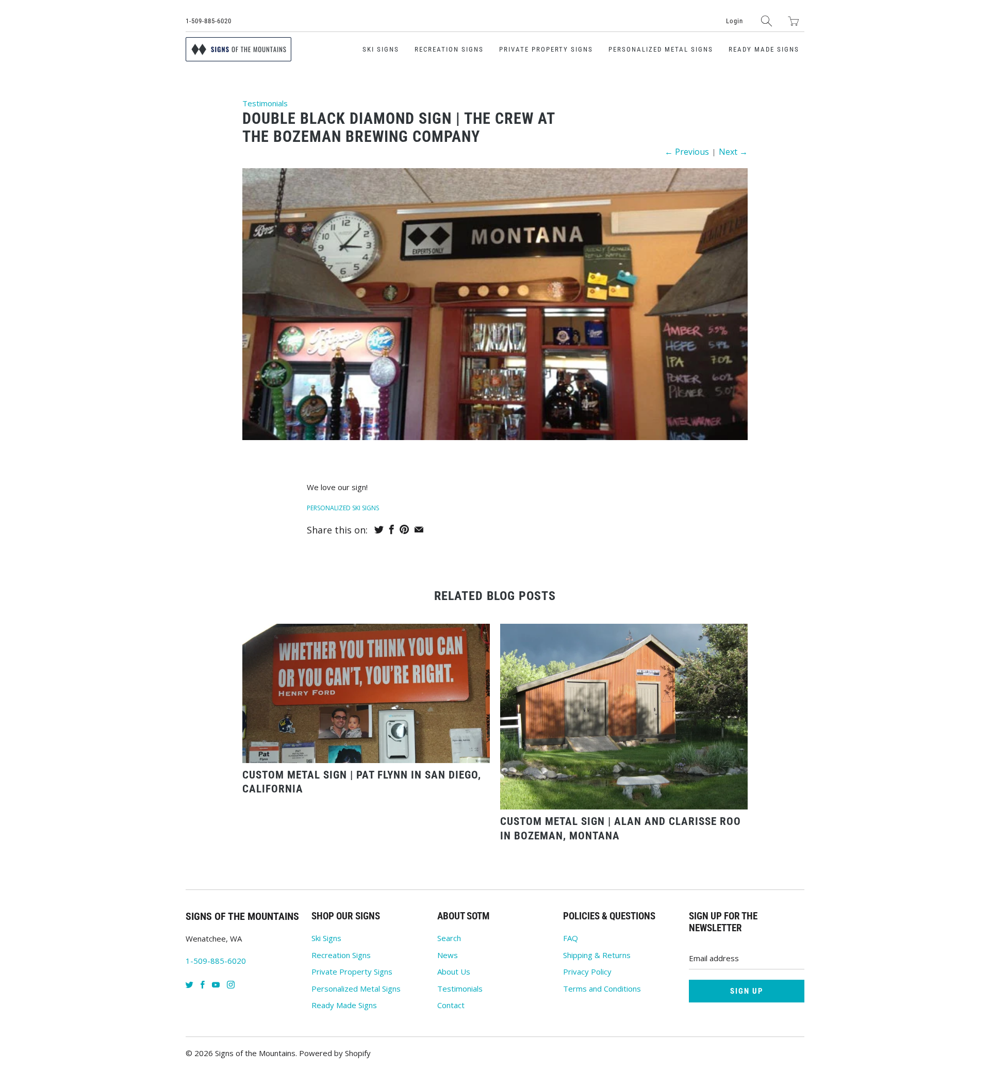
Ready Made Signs (764, 49)
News (447, 955)
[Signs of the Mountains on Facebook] (203, 985)
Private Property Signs (546, 49)
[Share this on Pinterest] (404, 529)
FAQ (570, 938)
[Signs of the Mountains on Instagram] (231, 985)
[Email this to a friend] (419, 529)
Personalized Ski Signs (343, 508)
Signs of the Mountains (255, 1053)
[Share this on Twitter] (379, 529)
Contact (451, 1005)
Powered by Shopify (335, 1053)
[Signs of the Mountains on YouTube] (216, 985)
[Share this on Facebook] (391, 529)
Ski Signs (380, 49)
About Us (453, 971)
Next (733, 151)
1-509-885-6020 (209, 21)
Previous (687, 151)
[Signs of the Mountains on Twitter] (189, 985)
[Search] (767, 20)
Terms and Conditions (602, 988)
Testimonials (265, 103)
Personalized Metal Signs (660, 49)
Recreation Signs (449, 49)
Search (449, 938)
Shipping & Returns (597, 955)
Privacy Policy (587, 971)
